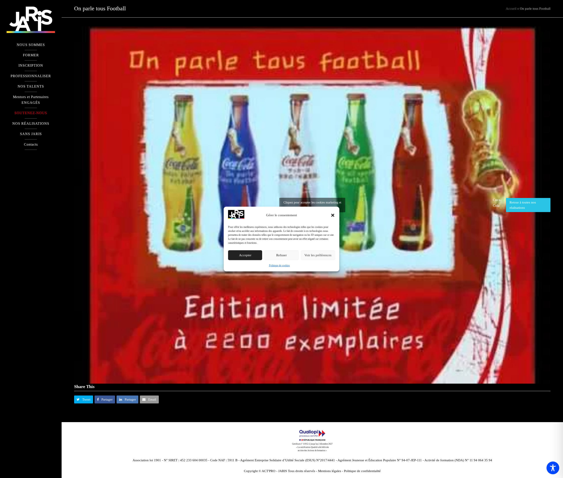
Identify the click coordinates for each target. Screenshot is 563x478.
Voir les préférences (317, 255)
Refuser (281, 255)
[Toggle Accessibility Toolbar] (553, 468)
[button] (333, 215)
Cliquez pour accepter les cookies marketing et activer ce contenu (312, 205)
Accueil (511, 8)
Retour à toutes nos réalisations (523, 205)
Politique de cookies (279, 265)
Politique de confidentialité (362, 471)
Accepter (245, 255)
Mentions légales (329, 471)
